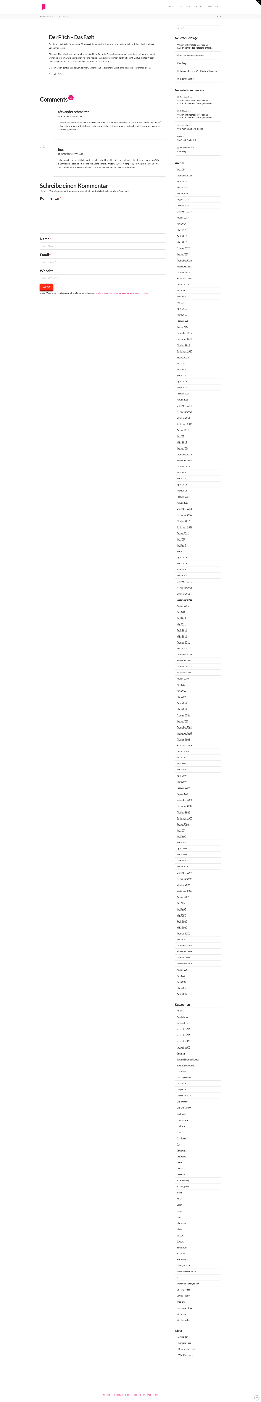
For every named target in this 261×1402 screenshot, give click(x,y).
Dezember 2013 (184, 454)
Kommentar (50, 198)
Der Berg (181, 63)
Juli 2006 (181, 976)
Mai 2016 (181, 302)
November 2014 (184, 411)
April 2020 (182, 181)
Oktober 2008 (183, 812)
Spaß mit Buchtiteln (187, 140)
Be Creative (182, 1023)
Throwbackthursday (186, 1271)
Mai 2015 (181, 375)
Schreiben (181, 1253)
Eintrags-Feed (184, 1342)
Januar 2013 (182, 502)
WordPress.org (185, 1355)
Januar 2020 (182, 187)
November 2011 (184, 587)
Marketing (181, 1223)
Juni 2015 (181, 369)
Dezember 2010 (184, 654)
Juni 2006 (181, 982)
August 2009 (183, 751)
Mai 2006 (181, 988)
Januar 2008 (182, 866)
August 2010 (183, 678)
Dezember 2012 (184, 508)
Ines (61, 149)
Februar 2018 (183, 205)
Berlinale (181, 1053)
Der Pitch (181, 1083)
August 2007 (183, 897)
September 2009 (184, 745)
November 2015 (184, 339)
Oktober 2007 (183, 885)
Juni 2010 (181, 690)
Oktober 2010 (183, 666)
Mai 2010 (181, 696)
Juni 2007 (181, 909)
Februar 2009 (183, 787)
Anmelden (183, 1336)
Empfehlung (182, 1120)
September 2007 (184, 891)
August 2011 (183, 606)
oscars (180, 1235)
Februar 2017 (183, 248)
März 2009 (182, 781)
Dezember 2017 (184, 211)
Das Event (181, 1071)
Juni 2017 (181, 223)
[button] (258, 3)
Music (179, 1229)
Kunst (179, 1198)
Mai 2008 (181, 842)
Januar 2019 (182, 193)
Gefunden (181, 1156)
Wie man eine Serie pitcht (190, 128)
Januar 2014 (182, 448)
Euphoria (181, 1126)
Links (179, 1211)
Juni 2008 (181, 836)
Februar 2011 (183, 642)
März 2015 (182, 387)
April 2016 (182, 308)
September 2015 (184, 351)
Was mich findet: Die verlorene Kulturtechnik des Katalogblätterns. (195, 46)
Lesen (179, 1204)
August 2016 (183, 284)
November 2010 (184, 660)
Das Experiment (184, 1077)
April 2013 (182, 484)
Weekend (181, 1301)
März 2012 (182, 563)
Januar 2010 (182, 721)
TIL (178, 1277)
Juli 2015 (181, 363)
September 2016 (184, 278)
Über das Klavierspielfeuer (190, 55)
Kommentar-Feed (186, 1349)
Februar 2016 (183, 320)
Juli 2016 (181, 290)
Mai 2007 (181, 915)
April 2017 (182, 236)
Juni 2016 (181, 296)
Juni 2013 (181, 472)
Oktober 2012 (183, 521)
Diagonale (181, 1089)
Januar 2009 (182, 794)
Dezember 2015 (184, 333)
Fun (178, 1144)
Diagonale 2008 (184, 1095)
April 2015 (182, 381)
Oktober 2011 (183, 593)
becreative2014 (184, 1029)
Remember (182, 1247)
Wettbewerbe (183, 1320)
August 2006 (183, 969)
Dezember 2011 (184, 581)
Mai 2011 (181, 624)
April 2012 (182, 557)
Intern (179, 1192)
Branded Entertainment (188, 1059)
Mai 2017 (181, 230)
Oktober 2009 (183, 739)
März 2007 (182, 927)
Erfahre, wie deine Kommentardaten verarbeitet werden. (121, 293)
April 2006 (182, 994)
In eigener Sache (185, 78)
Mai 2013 (181, 478)
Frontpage (181, 1138)
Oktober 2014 (183, 417)
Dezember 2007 (184, 872)
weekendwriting (184, 1308)
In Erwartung (183, 1180)
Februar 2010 (183, 715)
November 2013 (184, 460)
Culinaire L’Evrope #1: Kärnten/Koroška (197, 71)
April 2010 (182, 703)
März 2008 (182, 854)
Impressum (117, 1395)
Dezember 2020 (184, 175)
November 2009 (184, 733)
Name (45, 239)
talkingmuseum (184, 1265)
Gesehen (181, 1174)
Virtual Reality (183, 1295)
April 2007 (182, 921)
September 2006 (184, 963)
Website (47, 271)
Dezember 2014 (184, 405)
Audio (179, 1010)
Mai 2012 (181, 551)
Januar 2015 (182, 399)
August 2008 (183, 824)
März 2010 (182, 709)
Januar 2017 (182, 254)
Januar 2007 (182, 939)
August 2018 (183, 199)
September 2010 (184, 672)
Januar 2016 (182, 327)
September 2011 (184, 599)
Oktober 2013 (183, 466)
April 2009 (182, 775)
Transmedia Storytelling (188, 1283)
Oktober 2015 (183, 345)
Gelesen (180, 1168)
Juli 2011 (181, 612)
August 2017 (183, 217)
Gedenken (181, 1150)
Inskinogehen (183, 1186)
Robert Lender (185, 97)
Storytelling (182, 1259)
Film (179, 1132)
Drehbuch (181, 1114)
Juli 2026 (181, 169)
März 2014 (182, 442)
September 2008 (184, 818)
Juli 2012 (181, 539)
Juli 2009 (181, 757)
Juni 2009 (181, 763)
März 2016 (182, 314)
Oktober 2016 (183, 272)
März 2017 (182, 242)
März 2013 (182, 490)
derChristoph (184, 111)
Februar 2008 (183, 860)
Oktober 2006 (183, 957)
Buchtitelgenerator (186, 1065)
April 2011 (182, 630)
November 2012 (184, 515)
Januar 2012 (182, 575)
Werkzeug (181, 1314)
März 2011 (182, 636)
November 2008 (184, 806)
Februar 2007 (183, 933)
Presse (106, 1395)
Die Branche (182, 1101)
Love (179, 1217)
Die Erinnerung (184, 1107)
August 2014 (183, 430)
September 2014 (184, 424)
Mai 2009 (181, 769)
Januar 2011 (182, 648)
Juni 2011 (181, 618)
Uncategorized (183, 1289)
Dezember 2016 (184, 260)
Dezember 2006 (184, 945)
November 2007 (184, 878)
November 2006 (184, 951)
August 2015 (183, 357)
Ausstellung (182, 1017)
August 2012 (183, 533)
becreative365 (183, 1041)
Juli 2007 (181, 903)
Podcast (180, 1241)
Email (45, 255)
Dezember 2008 (184, 800)
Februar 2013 (183, 496)
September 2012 (184, 527)
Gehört (180, 1162)
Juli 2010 (181, 684)
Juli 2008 (181, 830)
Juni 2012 (181, 545)
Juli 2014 (181, 436)
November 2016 (184, 266)
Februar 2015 (183, 393)
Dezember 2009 (184, 727)
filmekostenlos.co (186, 148)
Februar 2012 (183, 569)
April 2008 (182, 848)
